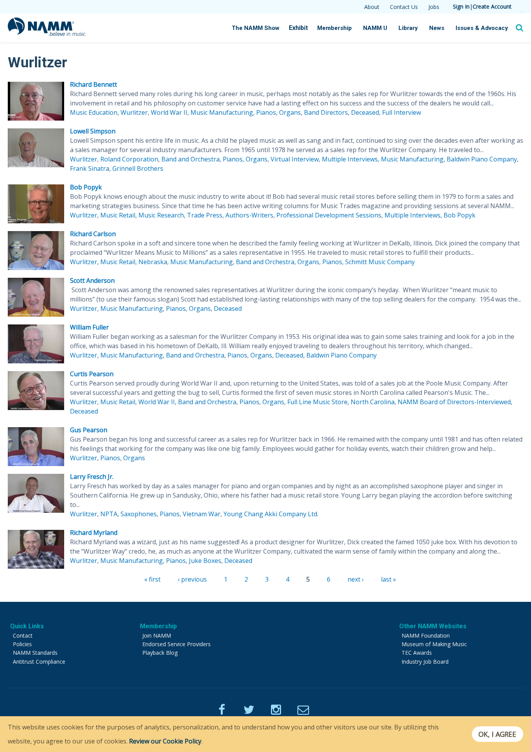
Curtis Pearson (92, 374)
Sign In (461, 6)
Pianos (266, 112)
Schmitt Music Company (380, 262)
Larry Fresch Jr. (92, 476)
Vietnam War (201, 514)
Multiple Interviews (350, 159)
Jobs (433, 7)
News (436, 28)
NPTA (108, 514)
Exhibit (298, 28)
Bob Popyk (86, 187)
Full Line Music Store (317, 402)
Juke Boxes (205, 560)
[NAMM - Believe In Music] (47, 33)
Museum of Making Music (434, 644)
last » (388, 579)
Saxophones (139, 514)
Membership (334, 28)
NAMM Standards (35, 652)
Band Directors (326, 112)
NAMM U (375, 28)
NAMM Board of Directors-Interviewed (454, 402)
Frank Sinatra (89, 168)
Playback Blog (160, 652)
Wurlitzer (134, 112)
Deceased (365, 112)
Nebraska (152, 262)
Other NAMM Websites (432, 626)
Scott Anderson (92, 280)
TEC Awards (417, 652)
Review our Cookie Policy (165, 741)
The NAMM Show (255, 28)
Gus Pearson (88, 430)
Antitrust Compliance (39, 661)
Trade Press (204, 215)
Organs (290, 112)
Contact (23, 635)
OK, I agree (497, 734)
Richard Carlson (93, 234)
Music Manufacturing (221, 112)
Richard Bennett (93, 84)
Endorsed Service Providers (176, 644)
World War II (169, 112)
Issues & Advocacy (482, 28)
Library (408, 28)
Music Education (93, 112)
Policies (22, 644)
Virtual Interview (295, 159)
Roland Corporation (129, 159)
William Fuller (89, 327)
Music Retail (117, 215)
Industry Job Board (425, 661)
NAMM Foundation (426, 635)
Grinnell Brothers (137, 168)
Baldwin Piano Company (482, 159)
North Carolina (373, 402)
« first (152, 579)
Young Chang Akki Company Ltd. (271, 514)
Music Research (161, 215)
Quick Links (27, 626)
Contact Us (404, 7)
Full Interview (401, 112)
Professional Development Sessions (328, 215)
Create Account (492, 6)
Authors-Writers (249, 215)
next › (356, 579)
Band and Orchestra (190, 159)
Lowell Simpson (92, 131)
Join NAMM (156, 635)
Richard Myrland (93, 532)
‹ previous (192, 579)
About (371, 7)
